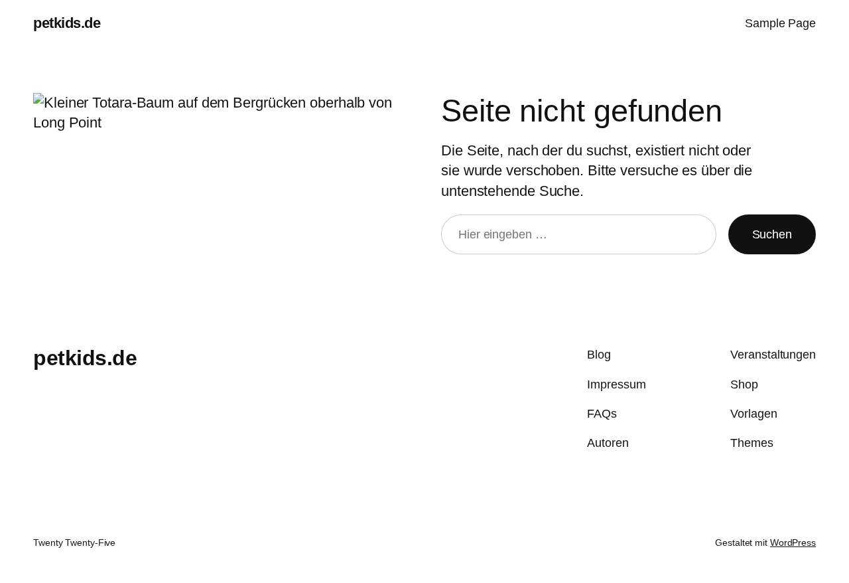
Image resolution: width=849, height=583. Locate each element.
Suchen (772, 234)
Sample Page (780, 23)
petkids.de (66, 23)
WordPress (793, 542)
